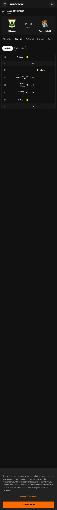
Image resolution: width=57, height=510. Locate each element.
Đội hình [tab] (41, 39)
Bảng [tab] (50, 39)
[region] (28, 489)
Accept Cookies (28, 504)
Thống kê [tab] (30, 39)
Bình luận (20, 48)
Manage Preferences (28, 496)
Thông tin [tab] (7, 39)
